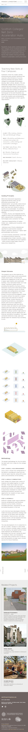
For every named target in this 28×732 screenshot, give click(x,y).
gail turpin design (12, 729)
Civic (6, 4)
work (2, 4)
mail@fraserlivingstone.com (8, 697)
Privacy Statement (5, 723)
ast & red (22, 729)
